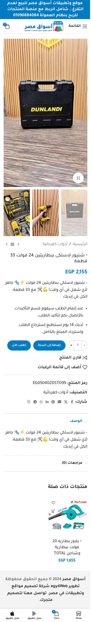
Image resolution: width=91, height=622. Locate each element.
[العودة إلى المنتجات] (12, 244)
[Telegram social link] (35, 402)
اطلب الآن (19, 345)
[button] (82, 113)
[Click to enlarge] (78, 177)
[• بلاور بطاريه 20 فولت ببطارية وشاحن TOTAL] (67, 516)
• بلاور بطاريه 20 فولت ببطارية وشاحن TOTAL (67, 547)
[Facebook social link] (72, 402)
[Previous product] (18, 244)
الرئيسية (80, 244)
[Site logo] (44, 26)
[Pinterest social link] (53, 402)
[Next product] (6, 244)
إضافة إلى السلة (49, 345)
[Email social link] (59, 402)
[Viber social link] (29, 402)
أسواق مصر (74, 579)
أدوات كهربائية (55, 244)
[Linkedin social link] (47, 402)
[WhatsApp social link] (41, 402)
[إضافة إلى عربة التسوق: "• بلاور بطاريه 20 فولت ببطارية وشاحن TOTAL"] (53, 511)
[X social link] (66, 402)
